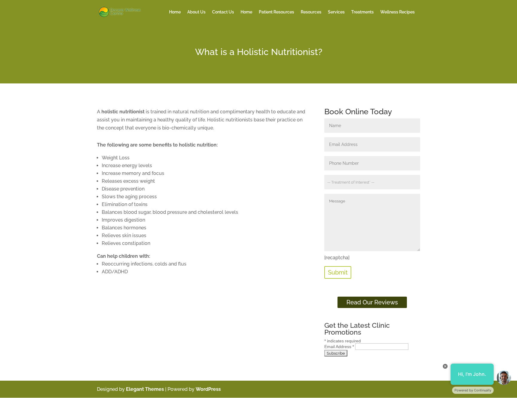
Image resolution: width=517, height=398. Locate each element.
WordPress (208, 389)
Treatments (362, 12)
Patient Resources (276, 12)
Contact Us (223, 12)
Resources (311, 12)
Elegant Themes (145, 389)
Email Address (339, 346)
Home (175, 12)
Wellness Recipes (397, 12)
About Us (196, 12)
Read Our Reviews (372, 302)
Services (336, 12)
